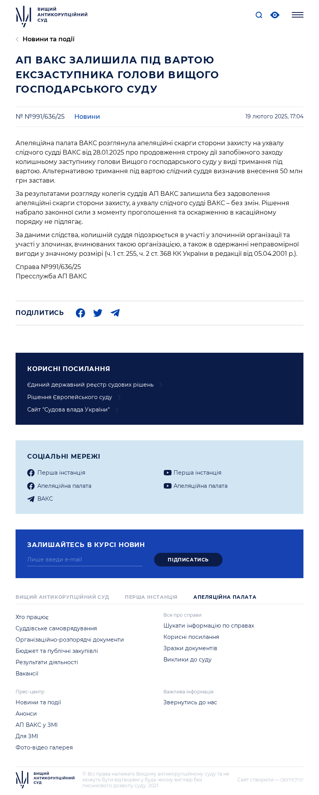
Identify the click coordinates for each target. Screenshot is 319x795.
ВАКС (45, 498)
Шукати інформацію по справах (208, 625)
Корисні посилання (191, 636)
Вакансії (27, 673)
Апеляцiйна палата (64, 485)
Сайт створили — (258, 780)
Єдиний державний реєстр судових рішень (90, 384)
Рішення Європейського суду (69, 397)
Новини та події (49, 39)
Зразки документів (190, 648)
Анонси (26, 713)
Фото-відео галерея (44, 747)
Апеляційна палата (224, 597)
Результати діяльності (47, 662)
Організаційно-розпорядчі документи (70, 639)
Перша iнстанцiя (61, 472)
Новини (87, 116)
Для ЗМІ (27, 736)
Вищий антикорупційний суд (62, 597)
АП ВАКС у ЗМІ (37, 724)
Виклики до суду (187, 659)
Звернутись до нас (190, 702)
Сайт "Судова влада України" (68, 409)
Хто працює (32, 617)
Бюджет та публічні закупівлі (57, 650)
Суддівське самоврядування (56, 628)
